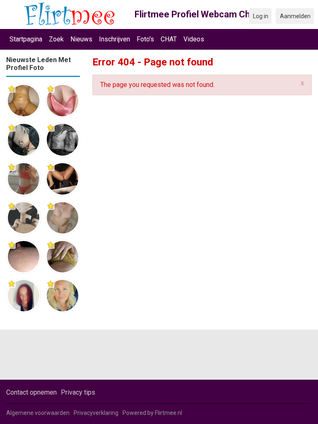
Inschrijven (114, 39)
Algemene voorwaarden (38, 413)
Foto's (145, 39)
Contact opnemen (31, 392)
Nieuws (81, 39)
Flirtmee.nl (168, 413)
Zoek (56, 39)
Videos (193, 39)
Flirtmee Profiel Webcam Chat (196, 14)
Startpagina (26, 39)
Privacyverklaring (96, 413)
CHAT (169, 39)
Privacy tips (78, 392)
